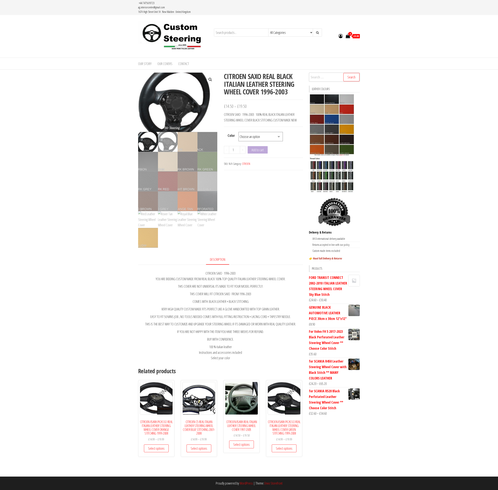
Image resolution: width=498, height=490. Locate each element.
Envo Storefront (273, 483)
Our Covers (164, 63)
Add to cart (258, 150)
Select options (156, 448)
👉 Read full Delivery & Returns (325, 258)
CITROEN (246, 164)
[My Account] (340, 36)
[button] (210, 79)
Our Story (145, 63)
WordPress (246, 483)
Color (231, 135)
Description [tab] (217, 259)
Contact (183, 63)
